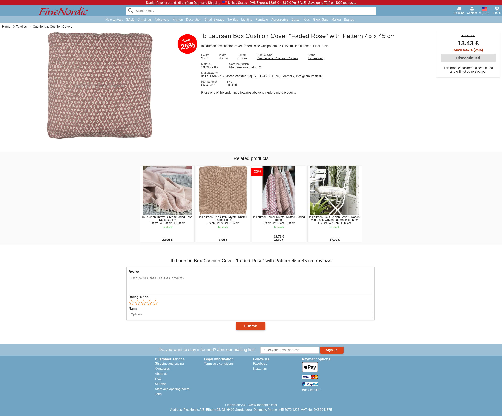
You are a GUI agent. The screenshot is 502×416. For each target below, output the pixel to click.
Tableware (162, 19)
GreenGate (320, 19)
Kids (307, 19)
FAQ (158, 378)
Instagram (260, 368)
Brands (349, 19)
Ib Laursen (315, 58)
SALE (130, 19)
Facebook (260, 363)
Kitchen (177, 19)
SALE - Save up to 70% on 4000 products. (326, 2)
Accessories (279, 19)
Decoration (193, 19)
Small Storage (214, 19)
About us (161, 373)
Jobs (158, 394)
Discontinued (468, 58)
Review (134, 271)
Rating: (138, 297)
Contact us (162, 368)
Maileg (336, 19)
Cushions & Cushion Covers (277, 58)
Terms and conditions (219, 363)
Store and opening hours (172, 389)
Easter (295, 19)
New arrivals (114, 19)
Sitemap (160, 384)
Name (133, 308)
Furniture (262, 19)
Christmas (144, 19)
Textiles (232, 19)
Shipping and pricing (169, 363)
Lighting (246, 19)
